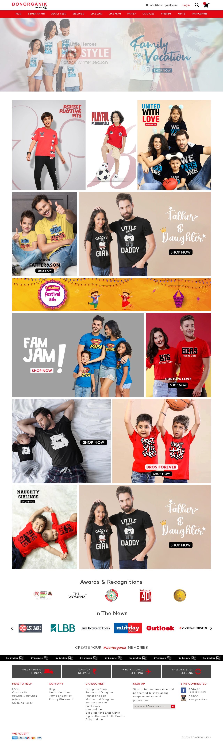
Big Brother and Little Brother (105, 716)
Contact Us (20, 692)
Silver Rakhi (36, 14)
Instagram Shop (96, 689)
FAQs (15, 689)
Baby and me (94, 719)
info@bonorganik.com (163, 5)
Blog (52, 689)
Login (186, 5)
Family (131, 14)
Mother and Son (96, 702)
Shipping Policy (22, 703)
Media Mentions (59, 692)
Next (211, 628)
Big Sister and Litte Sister (103, 713)
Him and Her (94, 709)
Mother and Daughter (100, 699)
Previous (11, 628)
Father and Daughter (99, 692)
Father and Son (96, 696)
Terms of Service (60, 696)
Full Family (93, 706)
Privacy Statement (61, 699)
